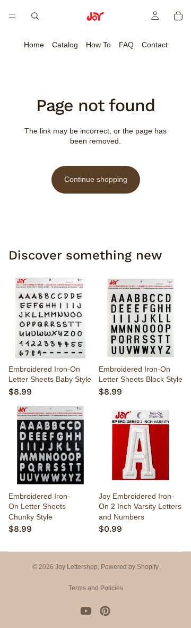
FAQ (126, 44)
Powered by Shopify (130, 567)
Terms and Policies (95, 588)
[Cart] (178, 16)
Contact (155, 44)
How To (98, 44)
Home (34, 44)
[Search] (35, 16)
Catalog (65, 44)
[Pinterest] (105, 611)
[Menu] (12, 16)
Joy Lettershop (76, 567)
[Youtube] (86, 611)
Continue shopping (95, 179)
